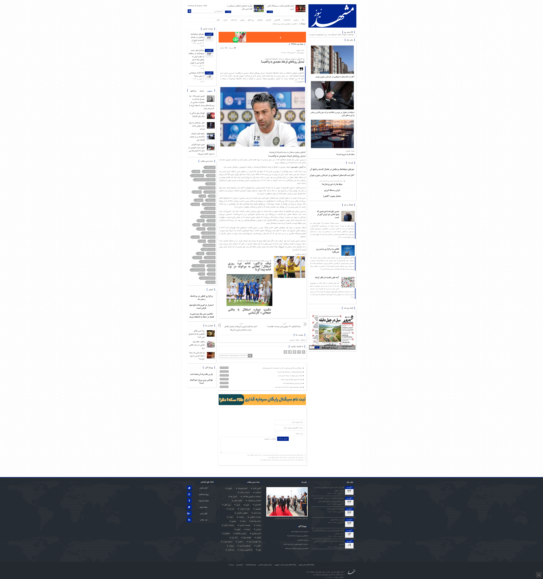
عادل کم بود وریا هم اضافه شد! (292, 383)
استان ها (211, 183)
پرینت (231, 48)
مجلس (211, 265)
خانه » (302, 50)
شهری (202, 241)
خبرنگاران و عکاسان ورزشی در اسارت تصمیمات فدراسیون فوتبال (282, 368)
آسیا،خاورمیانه (209, 171)
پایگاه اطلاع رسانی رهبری (306, 565)
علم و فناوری (209, 245)
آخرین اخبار (210, 167)
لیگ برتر (198, 257)
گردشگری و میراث (208, 278)
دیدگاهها (193, 91)
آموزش (196, 171)
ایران (203, 196)
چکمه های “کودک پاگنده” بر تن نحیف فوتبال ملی (197, 137)
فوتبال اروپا (210, 257)
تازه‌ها (202, 91)
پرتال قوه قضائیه (251, 565)
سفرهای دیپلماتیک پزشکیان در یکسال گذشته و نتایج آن (332, 169)
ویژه (202, 274)
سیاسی (296, 20)
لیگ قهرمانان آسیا (208, 261)
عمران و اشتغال (208, 249)
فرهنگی (259, 20)
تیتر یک (196, 204)
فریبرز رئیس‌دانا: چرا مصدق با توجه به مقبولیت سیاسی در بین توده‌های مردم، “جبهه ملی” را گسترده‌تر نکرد (201, 102)
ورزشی (242, 20)
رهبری (212, 228)
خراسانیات (286, 20)
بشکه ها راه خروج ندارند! (345, 155)
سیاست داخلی (209, 237)
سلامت (201, 228)
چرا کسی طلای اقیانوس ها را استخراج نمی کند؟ (197, 334)
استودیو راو (239, 565)
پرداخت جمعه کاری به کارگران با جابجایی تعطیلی (329, 543)
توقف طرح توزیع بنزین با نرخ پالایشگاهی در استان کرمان (328, 532)
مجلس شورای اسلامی (265, 565)
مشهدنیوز (294, 167)
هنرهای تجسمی (198, 270)
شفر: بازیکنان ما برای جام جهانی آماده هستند (197, 126)
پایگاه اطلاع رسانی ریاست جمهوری (285, 565)
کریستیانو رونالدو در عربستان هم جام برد (289, 372)
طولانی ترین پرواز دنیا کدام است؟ (297, 536)
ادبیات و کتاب (198, 175)
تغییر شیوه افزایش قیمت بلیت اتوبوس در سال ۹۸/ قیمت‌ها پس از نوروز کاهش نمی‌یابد (201, 149)
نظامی (212, 270)
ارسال (222, 47)
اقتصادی (277, 20)
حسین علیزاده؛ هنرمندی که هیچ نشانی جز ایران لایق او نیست (328, 215)
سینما (212, 241)
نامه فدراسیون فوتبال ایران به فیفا (291, 379)
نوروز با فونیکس (302, 540)
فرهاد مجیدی (294, 340)
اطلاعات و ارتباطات (207, 187)
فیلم (218, 20)
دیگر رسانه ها (209, 224)
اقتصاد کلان (210, 192)
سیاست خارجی (209, 233)
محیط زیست (198, 265)
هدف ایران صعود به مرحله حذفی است (290, 376)
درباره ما (231, 565)
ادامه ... (269, 12)
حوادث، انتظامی (208, 216)
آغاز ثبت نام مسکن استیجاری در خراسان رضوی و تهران (334, 77)
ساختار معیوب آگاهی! (332, 196)
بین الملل (251, 20)
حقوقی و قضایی (208, 212)
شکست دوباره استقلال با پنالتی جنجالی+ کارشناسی (249, 311)
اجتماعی (268, 20)
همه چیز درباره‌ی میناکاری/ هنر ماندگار (296, 548)
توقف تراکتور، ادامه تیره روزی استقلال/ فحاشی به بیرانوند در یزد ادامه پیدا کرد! (249, 266)
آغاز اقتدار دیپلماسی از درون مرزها (196, 74)
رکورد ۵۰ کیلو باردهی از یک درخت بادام (295, 544)
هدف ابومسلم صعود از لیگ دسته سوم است (288, 387)
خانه (303, 20)
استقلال (303, 340)
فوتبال (298, 50)
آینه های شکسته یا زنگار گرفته (327, 278)
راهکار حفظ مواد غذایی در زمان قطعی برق (197, 345)
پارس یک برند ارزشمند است (201, 374)
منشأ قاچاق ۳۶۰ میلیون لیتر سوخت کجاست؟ (284, 325)
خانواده (211, 220)
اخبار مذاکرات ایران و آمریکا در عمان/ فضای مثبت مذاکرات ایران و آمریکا (240, 327)
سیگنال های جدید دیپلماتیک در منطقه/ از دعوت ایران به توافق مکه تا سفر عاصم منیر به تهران (196, 56)
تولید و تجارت (209, 204)
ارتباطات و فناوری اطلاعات (205, 179)
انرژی (212, 196)
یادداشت (234, 20)
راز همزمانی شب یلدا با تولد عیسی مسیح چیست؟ (197, 356)
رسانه (197, 224)
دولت (201, 220)
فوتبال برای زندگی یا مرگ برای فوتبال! (197, 115)
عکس (225, 20)
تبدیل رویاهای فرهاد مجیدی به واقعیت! (282, 62)
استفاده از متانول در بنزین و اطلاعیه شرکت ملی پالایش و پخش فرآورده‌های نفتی (328, 500)
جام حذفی (210, 208)
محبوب (209, 91)
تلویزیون (199, 200)
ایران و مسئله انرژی (332, 190)
